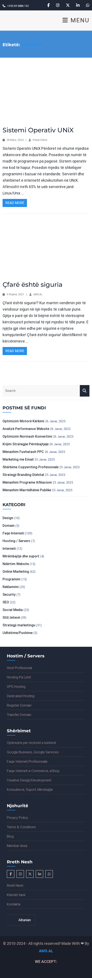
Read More (14, 203)
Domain (9, 526)
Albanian (24, 920)
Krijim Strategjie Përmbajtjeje (26, 444)
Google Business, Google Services (33, 752)
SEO (6, 602)
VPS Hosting (16, 687)
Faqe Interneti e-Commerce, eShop (33, 771)
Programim (11, 579)
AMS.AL (37, 294)
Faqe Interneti (13, 533)
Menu (78, 20)
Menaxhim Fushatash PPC (23, 452)
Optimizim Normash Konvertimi (27, 436)
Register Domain (19, 705)
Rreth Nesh (15, 886)
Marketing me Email (18, 459)
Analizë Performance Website (26, 429)
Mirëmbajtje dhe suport (21, 556)
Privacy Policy (17, 818)
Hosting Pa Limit (19, 677)
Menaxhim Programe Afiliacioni (27, 482)
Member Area (17, 846)
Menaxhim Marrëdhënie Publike (27, 490)
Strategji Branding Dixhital (23, 475)
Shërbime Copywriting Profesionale (30, 467)
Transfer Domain (19, 715)
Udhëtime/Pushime (18, 633)
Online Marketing (16, 572)
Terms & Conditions (21, 827)
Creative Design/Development (29, 780)
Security (9, 595)
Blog (10, 836)
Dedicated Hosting (20, 696)
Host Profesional (19, 668)
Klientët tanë (16, 895)
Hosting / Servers (16, 541)
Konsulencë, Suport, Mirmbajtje (30, 790)
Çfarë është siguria (32, 284)
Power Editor (40, 139)
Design (8, 518)
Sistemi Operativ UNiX (38, 130)
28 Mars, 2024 (15, 139)
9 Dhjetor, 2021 (15, 294)
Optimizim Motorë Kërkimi (23, 421)
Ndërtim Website (16, 564)
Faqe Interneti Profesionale (27, 762)
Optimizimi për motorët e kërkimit (31, 743)
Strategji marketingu (19, 625)
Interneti (9, 549)
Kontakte (14, 904)
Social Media (13, 610)
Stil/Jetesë (11, 617)
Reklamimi (11, 587)
